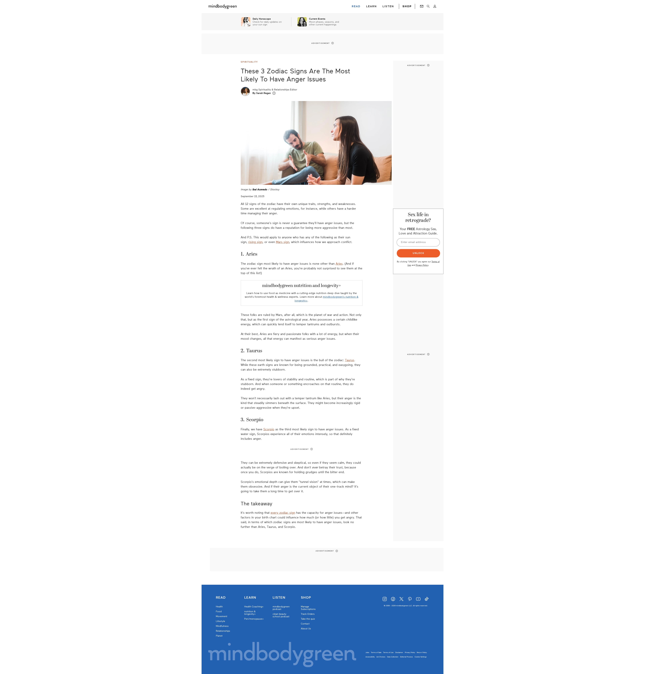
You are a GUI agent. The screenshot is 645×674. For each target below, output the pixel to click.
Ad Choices (380, 657)
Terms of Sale (376, 652)
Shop (306, 597)
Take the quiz (308, 619)
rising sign (255, 242)
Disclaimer (399, 652)
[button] (274, 93)
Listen (279, 597)
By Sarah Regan (261, 93)
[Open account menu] (435, 6)
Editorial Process (406, 657)
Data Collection (392, 657)
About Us (306, 628)
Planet (219, 636)
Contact (305, 623)
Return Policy (422, 652)
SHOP (407, 6)
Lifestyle (220, 621)
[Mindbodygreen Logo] (222, 6)
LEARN (371, 6)
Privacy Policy (422, 265)
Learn (250, 597)
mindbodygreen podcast (281, 607)
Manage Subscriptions (308, 607)
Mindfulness (222, 626)
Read (221, 597)
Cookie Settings (421, 657)
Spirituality (249, 62)
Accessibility (370, 657)
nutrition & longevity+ (250, 612)
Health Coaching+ (254, 606)
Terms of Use (388, 652)
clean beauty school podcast (281, 615)
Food (219, 611)
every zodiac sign (283, 512)
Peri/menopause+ (254, 619)
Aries (339, 263)
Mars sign (282, 242)
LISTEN (388, 6)
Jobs (367, 652)
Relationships (223, 631)
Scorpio (268, 429)
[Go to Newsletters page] (422, 6)
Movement (221, 616)
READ (356, 6)
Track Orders (308, 614)
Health (219, 606)
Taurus (349, 360)
